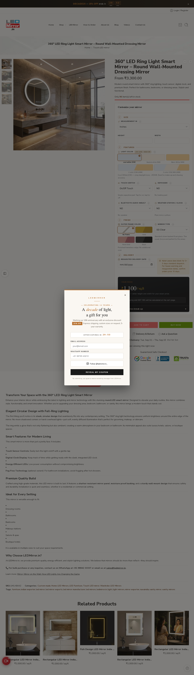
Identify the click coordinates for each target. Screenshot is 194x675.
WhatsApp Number (80, 351)
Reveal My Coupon (97, 372)
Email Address (78, 341)
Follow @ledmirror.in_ (99, 363)
